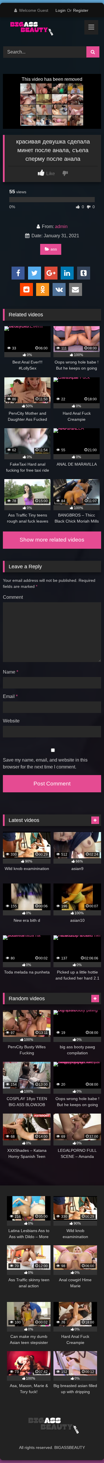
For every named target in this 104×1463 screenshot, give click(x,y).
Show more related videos (52, 540)
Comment (13, 597)
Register (80, 10)
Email (10, 696)
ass (54, 249)
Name (10, 672)
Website (11, 720)
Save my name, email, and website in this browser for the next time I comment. (45, 763)
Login (60, 10)
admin (61, 226)
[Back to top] (86, 1445)
